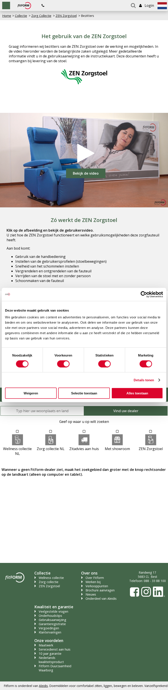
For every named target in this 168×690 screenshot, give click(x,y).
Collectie (21, 16)
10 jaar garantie (50, 653)
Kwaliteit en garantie (53, 606)
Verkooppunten (97, 586)
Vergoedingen (49, 628)
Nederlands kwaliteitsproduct (51, 660)
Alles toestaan (137, 393)
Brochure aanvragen (100, 590)
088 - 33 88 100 (155, 581)
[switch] (63, 363)
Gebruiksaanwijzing (52, 620)
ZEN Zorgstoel (66, 16)
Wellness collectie (51, 578)
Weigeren (31, 393)
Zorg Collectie (41, 16)
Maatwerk (46, 645)
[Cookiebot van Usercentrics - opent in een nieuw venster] (144, 294)
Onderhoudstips (50, 616)
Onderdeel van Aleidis (101, 598)
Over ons (89, 573)
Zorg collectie (48, 582)
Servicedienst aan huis (54, 649)
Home (6, 16)
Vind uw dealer (125, 410)
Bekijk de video (86, 173)
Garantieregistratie (52, 624)
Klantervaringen (50, 632)
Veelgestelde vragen (53, 611)
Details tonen (144, 380)
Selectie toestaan (84, 393)
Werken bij (93, 582)
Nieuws (91, 594)
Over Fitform (95, 578)
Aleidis (43, 686)
